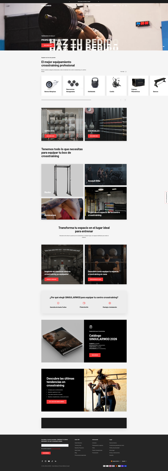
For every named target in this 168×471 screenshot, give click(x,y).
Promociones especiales (80, 455)
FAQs (93, 447)
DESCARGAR (95, 355)
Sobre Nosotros (78, 443)
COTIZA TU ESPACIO (79, 5)
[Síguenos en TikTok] (52, 461)
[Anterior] (69, 1)
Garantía (111, 455)
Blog (76, 452)
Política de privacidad (114, 447)
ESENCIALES (98, 5)
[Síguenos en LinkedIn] (56, 461)
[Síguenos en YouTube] (49, 461)
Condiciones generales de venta (116, 445)
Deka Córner (77, 450)
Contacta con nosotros (84, 1)
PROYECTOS (90, 5)
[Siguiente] (98, 1)
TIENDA (69, 5)
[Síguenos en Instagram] (45, 461)
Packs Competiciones (97, 450)
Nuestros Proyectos (79, 447)
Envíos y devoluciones (114, 452)
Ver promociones (48, 45)
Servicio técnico (113, 443)
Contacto (94, 443)
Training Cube (78, 445)
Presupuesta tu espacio (97, 445)
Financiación (95, 452)
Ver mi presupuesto (166, 197)
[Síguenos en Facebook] (42, 461)
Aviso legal (111, 450)
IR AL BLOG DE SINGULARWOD (56, 401)
